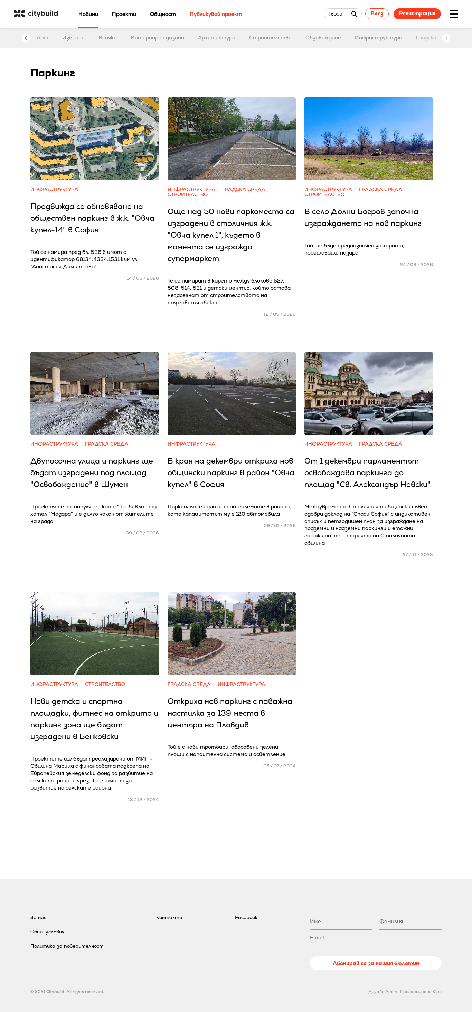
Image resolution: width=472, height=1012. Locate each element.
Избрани (73, 37)
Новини (88, 14)
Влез (377, 13)
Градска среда (434, 37)
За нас (38, 917)
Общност (163, 14)
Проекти (124, 14)
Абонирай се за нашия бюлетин (376, 963)
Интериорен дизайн (157, 37)
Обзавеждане (323, 37)
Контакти (169, 917)
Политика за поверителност (67, 946)
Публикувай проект (216, 14)
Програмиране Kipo (421, 991)
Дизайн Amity (382, 991)
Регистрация (417, 13)
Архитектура (216, 37)
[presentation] (26, 38)
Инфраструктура (378, 37)
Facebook (246, 917)
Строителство (270, 37)
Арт (42, 37)
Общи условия (47, 931)
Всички (107, 37)
